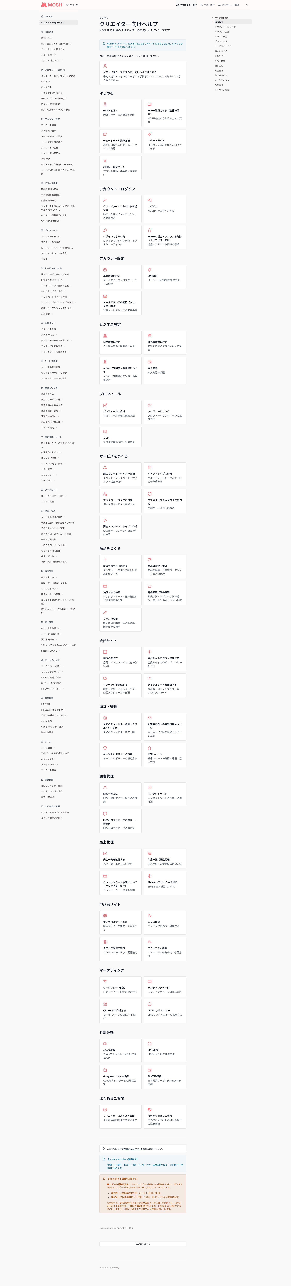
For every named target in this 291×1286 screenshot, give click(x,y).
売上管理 (219, 70)
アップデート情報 (230, 4)
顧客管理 (219, 65)
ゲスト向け (209, 4)
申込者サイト (221, 75)
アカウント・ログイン (225, 26)
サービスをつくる (223, 46)
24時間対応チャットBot (133, 1148)
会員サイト (220, 55)
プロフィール (221, 41)
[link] (142, 73)
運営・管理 (220, 60)
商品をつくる (221, 51)
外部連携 (219, 85)
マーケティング (222, 80)
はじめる (219, 21)
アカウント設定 (222, 31)
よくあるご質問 (222, 89)
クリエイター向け (188, 4)
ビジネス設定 (221, 36)
